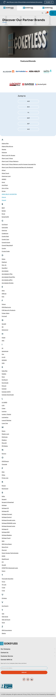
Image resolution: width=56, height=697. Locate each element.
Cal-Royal (5, 224)
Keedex (4, 374)
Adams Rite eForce (7, 146)
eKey (3, 290)
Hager (3, 337)
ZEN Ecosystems (7, 630)
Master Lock (5, 434)
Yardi (3, 622)
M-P (28, 118)
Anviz (3, 182)
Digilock (4, 262)
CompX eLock (6, 242)
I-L (28, 112)
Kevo (3, 377)
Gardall (4, 324)
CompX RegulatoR (7, 245)
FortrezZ (4, 316)
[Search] (42, 13)
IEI (2, 348)
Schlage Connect (7, 514)
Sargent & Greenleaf (8, 502)
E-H (28, 107)
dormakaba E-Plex (7, 274)
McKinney (5, 437)
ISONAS (4, 360)
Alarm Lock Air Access (8, 155)
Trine (3, 590)
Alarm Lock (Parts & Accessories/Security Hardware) (17, 167)
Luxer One (5, 423)
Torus (3, 581)
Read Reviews (43, 2)
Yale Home (5, 616)
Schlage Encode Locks (8, 520)
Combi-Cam (5, 239)
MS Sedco (5, 446)
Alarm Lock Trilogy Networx (10, 161)
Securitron (5, 547)
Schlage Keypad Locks (8, 526)
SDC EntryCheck (7, 544)
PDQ (3, 472)
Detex (3, 259)
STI (3, 562)
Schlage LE (5, 529)
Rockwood (5, 488)
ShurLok (4, 550)
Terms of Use (35, 694)
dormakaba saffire (7, 280)
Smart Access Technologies (10, 553)
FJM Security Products (8, 310)
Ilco (3, 354)
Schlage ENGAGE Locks (9, 523)
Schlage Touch (6, 538)
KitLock (4, 386)
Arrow (3, 191)
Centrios (4, 230)
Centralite (5, 227)
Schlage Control (7, 517)
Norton (4, 453)
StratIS (4, 565)
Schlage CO (5, 508)
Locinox (4, 411)
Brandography (51, 694)
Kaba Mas (4, 371)
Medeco (4, 440)
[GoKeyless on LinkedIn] (32, 679)
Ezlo (3, 296)
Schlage (4, 505)
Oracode (4, 464)
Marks (3, 431)
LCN (3, 405)
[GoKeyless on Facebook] (24, 679)
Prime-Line (5, 478)
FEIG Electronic (6, 307)
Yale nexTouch (6, 619)
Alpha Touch (5, 173)
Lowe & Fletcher (6, 420)
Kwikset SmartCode (8, 395)
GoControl (5, 330)
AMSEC (4, 179)
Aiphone (4, 152)
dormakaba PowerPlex (8, 277)
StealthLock (5, 559)
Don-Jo (4, 265)
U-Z (28, 129)
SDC (3, 541)
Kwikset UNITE (6, 392)
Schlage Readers (7, 535)
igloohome (5, 351)
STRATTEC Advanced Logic (10, 568)
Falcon (4, 304)
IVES (3, 363)
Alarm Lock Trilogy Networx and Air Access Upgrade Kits (19, 164)
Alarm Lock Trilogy (7, 158)
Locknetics (5, 417)
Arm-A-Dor (5, 188)
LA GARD (4, 402)
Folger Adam (5, 313)
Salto (3, 496)
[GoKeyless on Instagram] (28, 679)
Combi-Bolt (5, 236)
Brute (3, 214)
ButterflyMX (5, 217)
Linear (3, 408)
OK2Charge (5, 461)
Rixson (4, 485)
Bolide (4, 211)
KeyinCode (5, 383)
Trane (3, 587)
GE (2, 327)
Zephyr (4, 633)
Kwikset (4, 389)
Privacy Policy (27, 694)
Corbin (4, 248)
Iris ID (3, 357)
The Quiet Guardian (7, 578)
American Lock (6, 176)
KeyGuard (5, 380)
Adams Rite (5, 143)
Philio (3, 475)
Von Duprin (5, 606)
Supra (3, 571)
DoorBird (4, 268)
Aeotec (4, 149)
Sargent (4, 499)
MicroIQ (4, 443)
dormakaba (5, 271)
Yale (3, 613)
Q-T (28, 123)
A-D (28, 101)
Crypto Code (6, 251)
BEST (3, 208)
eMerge (4, 293)
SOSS (3, 556)
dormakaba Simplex (7, 283)
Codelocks (5, 233)
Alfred (3, 170)
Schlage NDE (6, 532)
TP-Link (4, 584)
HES (3, 340)
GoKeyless (8, 694)
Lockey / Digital (6, 414)
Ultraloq (4, 598)
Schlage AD (5, 511)
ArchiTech (5, 185)
